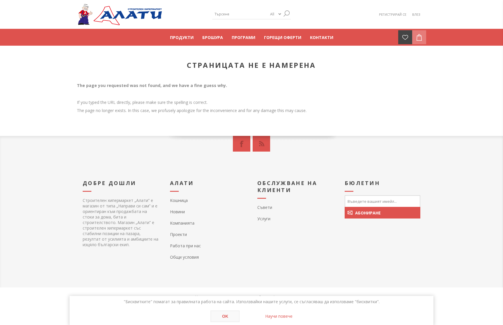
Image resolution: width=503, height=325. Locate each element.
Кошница (179, 200)
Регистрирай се (392, 14)
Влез (416, 14)
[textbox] (240, 14)
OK (225, 316)
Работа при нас (185, 245)
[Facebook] (241, 144)
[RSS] (261, 144)
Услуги (263, 218)
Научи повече (279, 316)
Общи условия (184, 257)
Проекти (178, 234)
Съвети (264, 207)
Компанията (182, 223)
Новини (177, 211)
